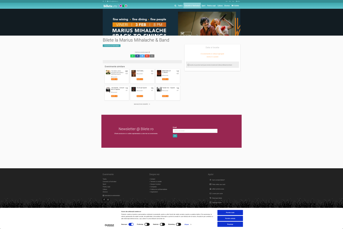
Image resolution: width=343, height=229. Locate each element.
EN (230, 1)
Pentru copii (106, 187)
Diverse (105, 192)
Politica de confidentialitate (158, 189)
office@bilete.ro (113, 1)
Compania (153, 187)
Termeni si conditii (155, 181)
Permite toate (230, 212)
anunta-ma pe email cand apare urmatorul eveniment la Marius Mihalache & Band (211, 65)
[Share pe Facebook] (137, 55)
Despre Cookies (155, 184)
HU (233, 1)
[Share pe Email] (152, 55)
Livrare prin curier (217, 193)
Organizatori (154, 192)
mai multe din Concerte (141, 104)
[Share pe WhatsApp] (132, 55)
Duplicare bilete (217, 202)
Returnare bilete (217, 198)
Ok (175, 135)
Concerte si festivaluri (111, 45)
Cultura (105, 189)
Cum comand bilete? (218, 180)
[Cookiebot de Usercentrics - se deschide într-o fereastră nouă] (109, 225)
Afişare (186, 224)
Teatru (105, 179)
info (238, 1)
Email (175, 127)
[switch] (147, 224)
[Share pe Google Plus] (147, 55)
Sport (104, 184)
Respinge (230, 224)
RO (226, 1)
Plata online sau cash (218, 184)
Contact (152, 179)
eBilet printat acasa (218, 189)
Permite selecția (230, 218)
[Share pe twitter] (142, 55)
